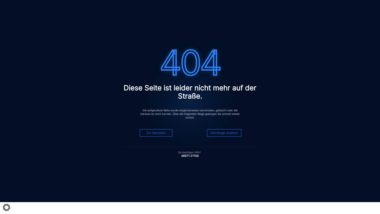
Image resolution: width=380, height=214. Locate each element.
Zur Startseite (156, 133)
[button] (6, 207)
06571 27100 (190, 156)
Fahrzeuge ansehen (224, 133)
